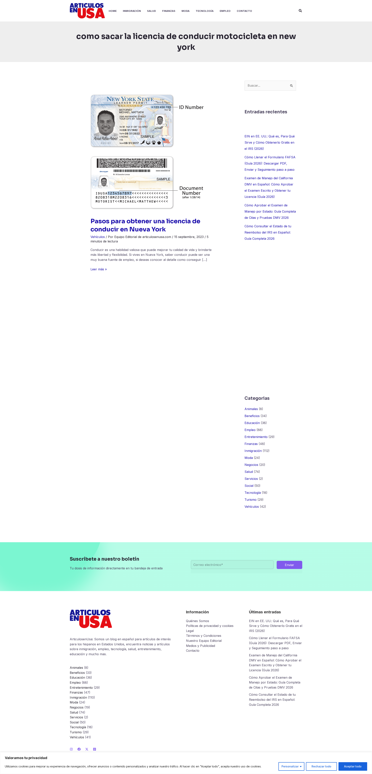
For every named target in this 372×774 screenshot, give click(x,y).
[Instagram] (71, 749)
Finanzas (251, 444)
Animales (251, 409)
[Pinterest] (94, 749)
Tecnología (253, 493)
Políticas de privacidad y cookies (209, 626)
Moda (249, 458)
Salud (249, 472)
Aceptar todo (353, 766)
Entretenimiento (256, 437)
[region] (186, 763)
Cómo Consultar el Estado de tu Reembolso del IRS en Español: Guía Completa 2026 (268, 232)
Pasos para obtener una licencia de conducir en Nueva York (145, 225)
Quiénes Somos (197, 621)
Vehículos (97, 237)
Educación (252, 423)
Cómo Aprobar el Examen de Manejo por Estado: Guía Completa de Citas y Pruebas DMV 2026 (270, 211)
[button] (300, 10)
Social (249, 486)
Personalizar (290, 766)
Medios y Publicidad (200, 646)
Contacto (192, 650)
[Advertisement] (270, 318)
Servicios (251, 479)
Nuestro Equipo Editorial (204, 641)
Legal (190, 631)
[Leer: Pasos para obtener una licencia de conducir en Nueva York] (147, 151)
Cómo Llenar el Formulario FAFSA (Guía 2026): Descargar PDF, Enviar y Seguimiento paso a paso (270, 163)
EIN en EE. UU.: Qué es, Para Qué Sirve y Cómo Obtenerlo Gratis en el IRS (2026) (270, 142)
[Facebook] (79, 749)
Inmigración (253, 451)
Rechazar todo (321, 766)
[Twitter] (86, 749)
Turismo (251, 500)
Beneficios (252, 416)
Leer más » (98, 269)
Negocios (251, 465)
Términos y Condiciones (203, 636)
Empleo (250, 430)
